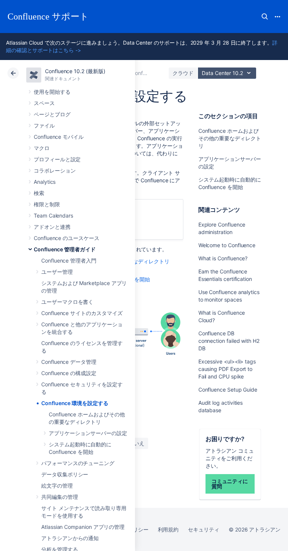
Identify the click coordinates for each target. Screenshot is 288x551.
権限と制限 (47, 204)
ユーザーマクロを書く (67, 302)
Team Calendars (53, 215)
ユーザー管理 (57, 272)
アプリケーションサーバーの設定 (88, 433)
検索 (265, 17)
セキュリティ (203, 529)
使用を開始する (52, 92)
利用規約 (168, 529)
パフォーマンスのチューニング (77, 463)
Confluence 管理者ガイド (65, 249)
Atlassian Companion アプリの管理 (82, 527)
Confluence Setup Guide (227, 389)
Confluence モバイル (59, 137)
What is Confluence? (223, 258)
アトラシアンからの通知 (70, 538)
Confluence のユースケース (66, 238)
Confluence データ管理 (68, 362)
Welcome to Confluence (227, 245)
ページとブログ (52, 114)
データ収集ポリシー (64, 474)
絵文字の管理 (57, 485)
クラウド (183, 73)
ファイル (44, 125)
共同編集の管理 (59, 497)
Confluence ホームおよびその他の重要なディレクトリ (229, 138)
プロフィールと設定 (57, 159)
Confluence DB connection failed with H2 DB (229, 340)
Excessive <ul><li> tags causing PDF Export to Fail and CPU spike (227, 369)
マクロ (42, 148)
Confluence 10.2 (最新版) (75, 71)
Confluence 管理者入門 (68, 260)
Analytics (45, 182)
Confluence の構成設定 (68, 373)
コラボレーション (54, 170)
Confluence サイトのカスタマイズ (82, 313)
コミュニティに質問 (230, 483)
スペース (44, 103)
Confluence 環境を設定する (74, 403)
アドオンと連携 (52, 227)
